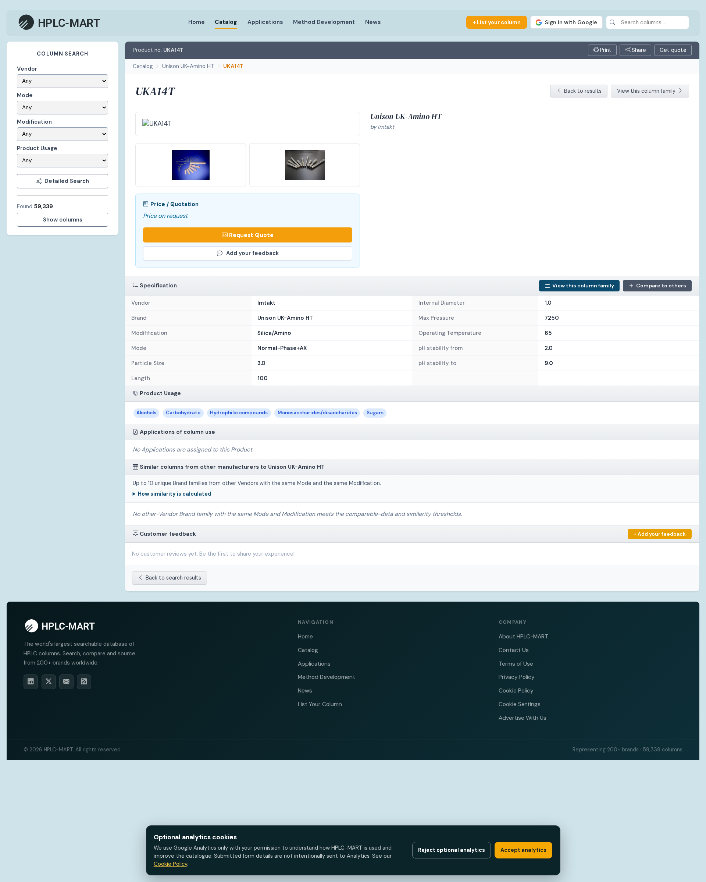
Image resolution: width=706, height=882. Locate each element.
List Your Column (320, 704)
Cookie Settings (520, 704)
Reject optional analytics (451, 850)
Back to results (583, 91)
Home (196, 22)
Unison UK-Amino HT (188, 66)
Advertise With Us (522, 718)
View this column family (646, 91)
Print (605, 50)
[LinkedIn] (31, 681)
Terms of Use (516, 663)
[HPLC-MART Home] (60, 22)
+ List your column (497, 22)
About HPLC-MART (523, 636)
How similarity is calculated (174, 493)
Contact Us (514, 650)
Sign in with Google (571, 22)
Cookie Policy (516, 690)
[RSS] (84, 681)
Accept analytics (523, 850)
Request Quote (251, 235)
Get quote (673, 50)
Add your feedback (252, 253)
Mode (25, 95)
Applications (265, 22)
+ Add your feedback (660, 534)
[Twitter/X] (49, 681)
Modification (34, 121)
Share (638, 50)
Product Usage (37, 148)
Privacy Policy (517, 677)
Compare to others (661, 285)
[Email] (66, 681)
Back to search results (173, 577)
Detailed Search (66, 181)
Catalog (226, 22)
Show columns (62, 219)
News (373, 22)
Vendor (27, 68)
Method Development (324, 22)
